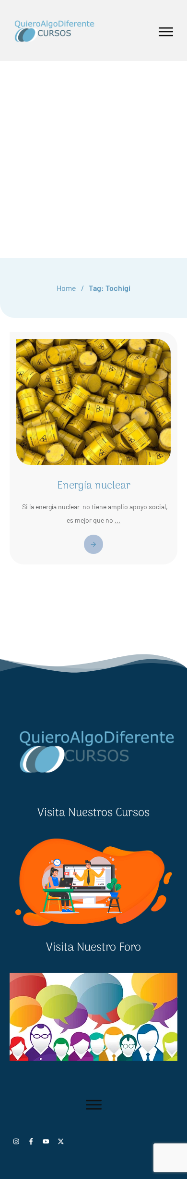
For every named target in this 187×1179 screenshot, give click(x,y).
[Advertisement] (93, 159)
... (117, 520)
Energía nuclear (93, 485)
